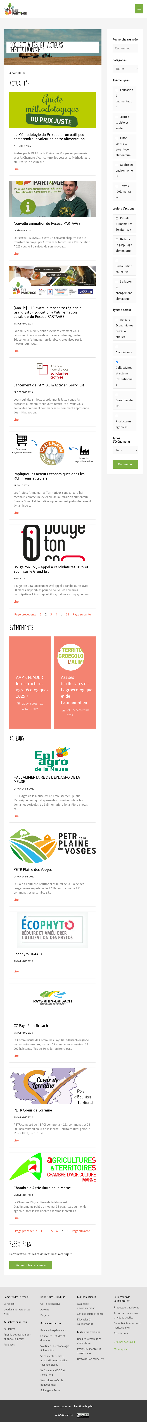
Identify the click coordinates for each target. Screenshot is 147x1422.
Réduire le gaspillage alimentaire (124, 245)
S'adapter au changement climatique (124, 290)
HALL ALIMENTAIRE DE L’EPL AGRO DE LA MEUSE (47, 779)
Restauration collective (124, 268)
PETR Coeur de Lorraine (33, 1110)
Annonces (9, 1344)
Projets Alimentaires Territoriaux (124, 223)
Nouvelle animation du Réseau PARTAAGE (47, 223)
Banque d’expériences (53, 1330)
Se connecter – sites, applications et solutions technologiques (54, 1360)
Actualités (9, 1328)
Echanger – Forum (50, 1390)
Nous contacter (62, 1406)
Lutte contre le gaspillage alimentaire (123, 146)
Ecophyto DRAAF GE (30, 954)
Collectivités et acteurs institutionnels (124, 376)
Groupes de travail (124, 1342)
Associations (124, 352)
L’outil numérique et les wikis (17, 1311)
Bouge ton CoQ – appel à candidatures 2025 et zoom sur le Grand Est (51, 569)
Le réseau (9, 1303)
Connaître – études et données (52, 1338)
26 (67, 614)
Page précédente (25, 614)
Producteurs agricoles (123, 424)
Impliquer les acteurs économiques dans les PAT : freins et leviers (49, 476)
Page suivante (82, 614)
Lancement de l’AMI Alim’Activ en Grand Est (49, 385)
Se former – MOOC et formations (52, 1372)
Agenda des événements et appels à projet (18, 1336)
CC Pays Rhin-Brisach (31, 1026)
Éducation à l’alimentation (124, 98)
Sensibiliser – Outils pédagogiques (51, 1382)
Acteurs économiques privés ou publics (124, 328)
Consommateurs (124, 403)
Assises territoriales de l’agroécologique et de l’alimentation (76, 690)
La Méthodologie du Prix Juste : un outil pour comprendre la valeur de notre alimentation (50, 137)
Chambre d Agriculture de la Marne (42, 1188)
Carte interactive (50, 1303)
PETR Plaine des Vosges (33, 869)
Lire (16, 169)
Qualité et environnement (124, 170)
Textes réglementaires (124, 191)
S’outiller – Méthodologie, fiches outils (55, 1348)
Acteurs (44, 1309)
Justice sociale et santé (122, 122)
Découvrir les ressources (30, 1265)
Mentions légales (84, 1406)
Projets (44, 1315)
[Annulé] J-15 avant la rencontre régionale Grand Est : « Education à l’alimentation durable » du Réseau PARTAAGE (47, 312)
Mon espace (121, 1349)
